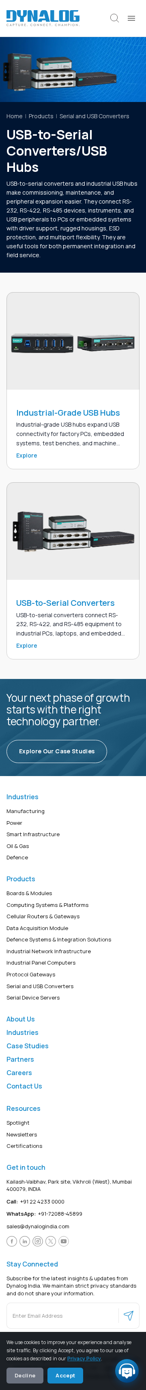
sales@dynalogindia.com (37, 1226)
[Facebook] (11, 1241)
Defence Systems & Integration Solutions (58, 939)
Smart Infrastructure (33, 834)
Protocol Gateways (30, 974)
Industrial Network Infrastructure (48, 950)
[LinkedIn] (24, 1241)
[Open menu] (131, 18)
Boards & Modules (29, 893)
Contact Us (24, 1086)
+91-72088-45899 (44, 1213)
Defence (17, 857)
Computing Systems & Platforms (47, 904)
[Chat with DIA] (127, 1371)
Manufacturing (25, 811)
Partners (20, 1058)
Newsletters (21, 1134)
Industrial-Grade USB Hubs (68, 413)
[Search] (114, 18)
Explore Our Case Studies (56, 751)
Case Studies (27, 1045)
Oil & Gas (17, 845)
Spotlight (18, 1122)
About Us (20, 1018)
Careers (19, 1072)
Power (14, 822)
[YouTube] (63, 1241)
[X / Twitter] (50, 1241)
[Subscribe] (128, 1315)
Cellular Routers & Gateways (42, 916)
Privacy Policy (84, 1358)
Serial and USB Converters (94, 116)
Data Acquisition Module (37, 927)
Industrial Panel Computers (40, 962)
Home (14, 116)
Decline (25, 1375)
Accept (65, 1375)
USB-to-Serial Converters (65, 603)
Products (41, 116)
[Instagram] (37, 1241)
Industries (22, 1032)
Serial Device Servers (33, 997)
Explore (26, 455)
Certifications (24, 1145)
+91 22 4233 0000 (35, 1201)
